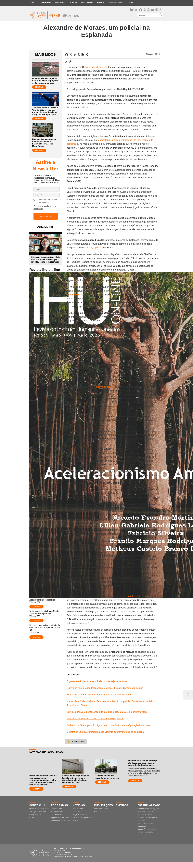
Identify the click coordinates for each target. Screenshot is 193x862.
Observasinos (56, 808)
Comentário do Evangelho (148, 808)
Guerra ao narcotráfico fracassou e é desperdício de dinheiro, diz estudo (105, 688)
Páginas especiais (80, 814)
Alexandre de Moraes (96, 67)
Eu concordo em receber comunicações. (46, 201)
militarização (73, 294)
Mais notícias (78, 808)
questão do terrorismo (137, 596)
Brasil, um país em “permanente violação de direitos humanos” (100, 694)
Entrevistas (77, 811)
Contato (130, 2)
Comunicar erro (76, 741)
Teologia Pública (57, 811)
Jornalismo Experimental (83, 817)
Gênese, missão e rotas (39, 808)
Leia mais (36, 607)
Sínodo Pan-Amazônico (147, 829)
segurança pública (93, 247)
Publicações (87, 2)
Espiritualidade (115, 2)
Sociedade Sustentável (60, 820)
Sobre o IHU (46, 2)
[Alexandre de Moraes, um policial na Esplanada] (87, 54)
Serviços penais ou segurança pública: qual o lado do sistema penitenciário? (107, 712)
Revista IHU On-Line (102, 811)
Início (34, 2)
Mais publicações (101, 808)
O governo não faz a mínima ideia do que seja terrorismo (97, 681)
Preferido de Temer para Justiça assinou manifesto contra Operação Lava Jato (108, 725)
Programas (60, 2)
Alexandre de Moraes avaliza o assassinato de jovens (95, 718)
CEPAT (32, 817)
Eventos (100, 2)
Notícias (73, 2)
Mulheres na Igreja (145, 832)
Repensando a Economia (61, 817)
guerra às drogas (105, 387)
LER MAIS (39, 87)
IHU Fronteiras (57, 814)
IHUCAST (77, 820)
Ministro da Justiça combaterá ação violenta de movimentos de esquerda (105, 732)
